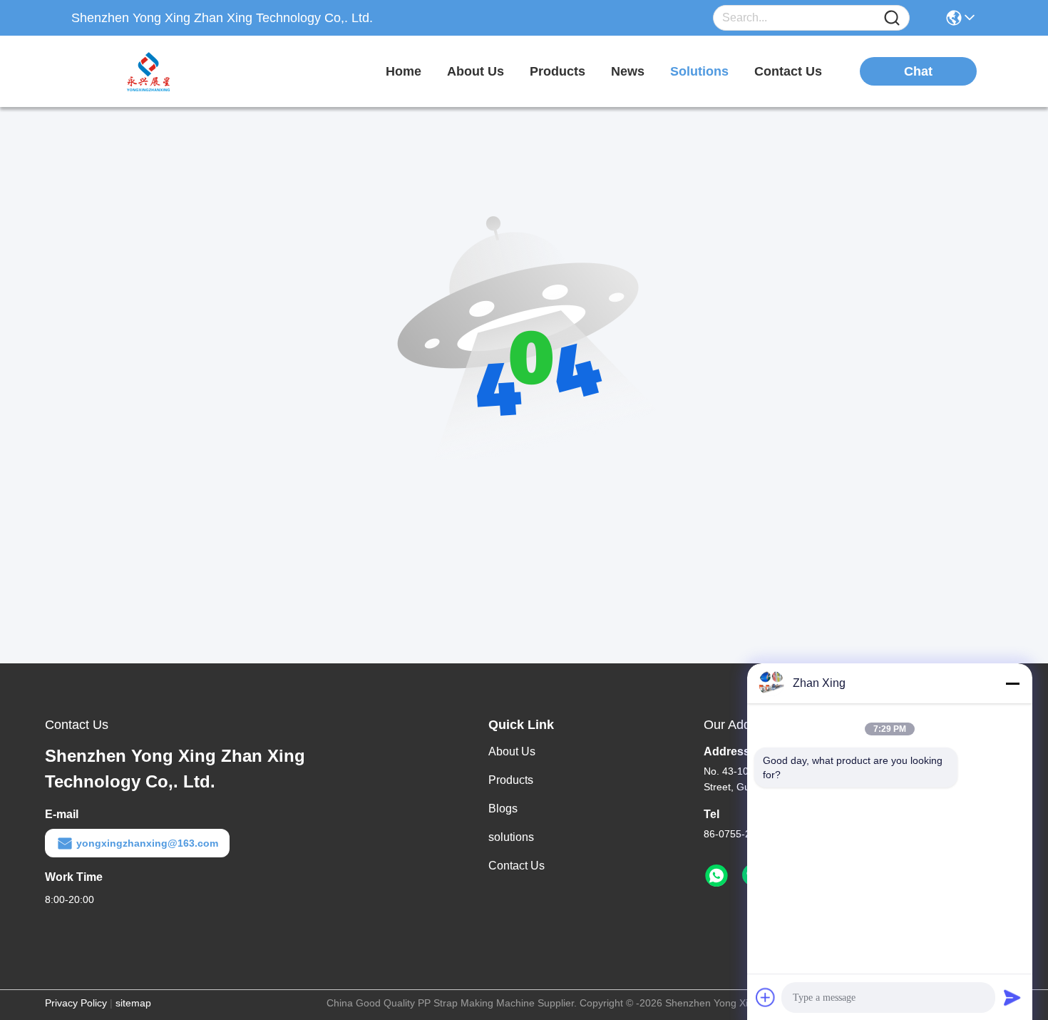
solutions (699, 71)
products (557, 71)
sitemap (133, 1003)
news (627, 71)
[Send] (1012, 997)
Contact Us (516, 866)
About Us (511, 751)
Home (403, 71)
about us (475, 71)
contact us (788, 71)
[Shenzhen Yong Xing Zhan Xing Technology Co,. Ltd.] (149, 71)
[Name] (891, 18)
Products (510, 780)
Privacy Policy (76, 1003)
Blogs (503, 808)
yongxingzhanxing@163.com (147, 843)
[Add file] (766, 997)
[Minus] (1012, 683)
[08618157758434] (716, 875)
